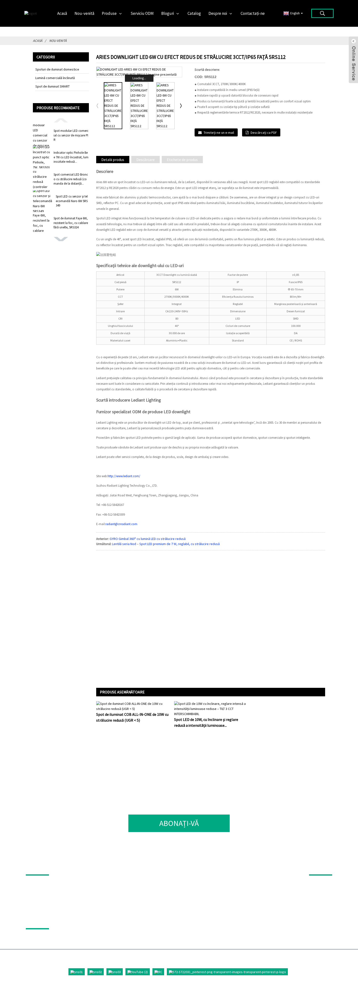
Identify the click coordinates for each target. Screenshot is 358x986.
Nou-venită (58, 40)
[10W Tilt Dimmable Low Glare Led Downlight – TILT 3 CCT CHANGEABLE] (210, 708)
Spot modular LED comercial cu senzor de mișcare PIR (71, 135)
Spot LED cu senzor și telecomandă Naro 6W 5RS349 (72, 200)
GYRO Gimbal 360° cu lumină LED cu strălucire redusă (148, 539)
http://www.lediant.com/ (124, 476)
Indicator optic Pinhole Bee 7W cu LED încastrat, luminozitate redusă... (71, 157)
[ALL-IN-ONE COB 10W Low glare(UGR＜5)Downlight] (132, 706)
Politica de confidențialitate (65, 921)
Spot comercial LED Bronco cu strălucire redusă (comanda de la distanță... (71, 178)
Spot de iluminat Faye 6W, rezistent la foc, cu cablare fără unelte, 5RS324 (71, 222)
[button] (61, 120)
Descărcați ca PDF (264, 132)
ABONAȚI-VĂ (179, 823)
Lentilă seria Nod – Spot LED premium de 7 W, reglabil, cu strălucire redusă (166, 544)
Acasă (37, 40)
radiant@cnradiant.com (121, 524)
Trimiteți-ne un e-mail (219, 132)
